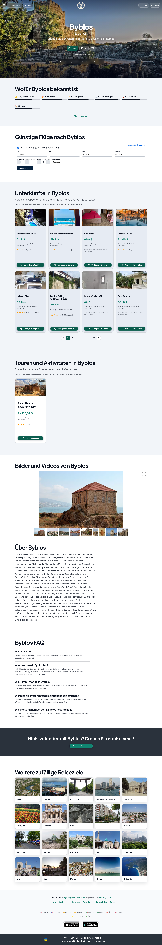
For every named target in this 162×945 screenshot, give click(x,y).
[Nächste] (99, 338)
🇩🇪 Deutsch (78, 912)
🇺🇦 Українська (77, 916)
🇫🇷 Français (55, 912)
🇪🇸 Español (67, 912)
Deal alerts (51, 902)
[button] (144, 474)
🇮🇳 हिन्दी (88, 916)
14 (94, 338)
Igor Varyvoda (69, 898)
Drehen (74, 48)
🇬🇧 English (44, 912)
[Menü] (4, 5)
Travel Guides (88, 902)
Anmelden (155, 5)
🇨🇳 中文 (109, 912)
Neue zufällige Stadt (81, 746)
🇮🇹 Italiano (90, 912)
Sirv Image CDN (105, 898)
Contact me (80, 898)
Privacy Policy (101, 902)
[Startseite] (81, 5)
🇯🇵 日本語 (118, 912)
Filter (85, 48)
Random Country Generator (69, 902)
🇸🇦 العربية (100, 912)
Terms (112, 902)
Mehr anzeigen (81, 116)
